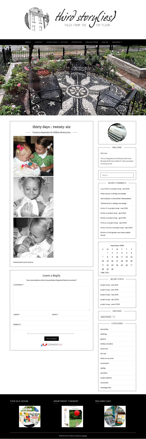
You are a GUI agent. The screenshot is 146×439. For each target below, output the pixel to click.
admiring (103, 334)
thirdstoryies (65, 132)
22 (108, 265)
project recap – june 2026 (109, 290)
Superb (84, 436)
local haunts (104, 363)
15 (108, 261)
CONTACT (39, 42)
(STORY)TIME (77, 42)
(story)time (104, 329)
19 (127, 261)
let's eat (103, 353)
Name (17, 314)
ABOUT (28, 42)
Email (55, 314)
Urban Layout (105, 194)
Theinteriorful (105, 203)
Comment (18, 285)
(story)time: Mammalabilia (122, 198)
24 (117, 265)
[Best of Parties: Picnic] (72, 413)
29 (108, 269)
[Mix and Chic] (115, 413)
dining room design (119, 194)
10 (117, 257)
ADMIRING (116, 42)
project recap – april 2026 (117, 213)
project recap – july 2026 (120, 189)
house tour (104, 349)
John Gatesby (105, 198)
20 (131, 261)
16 (112, 261)
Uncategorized (105, 387)
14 (103, 261)
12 (127, 257)
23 (112, 265)
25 (122, 265)
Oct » (107, 272)
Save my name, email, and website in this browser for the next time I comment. (52, 333)
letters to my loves (107, 358)
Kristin (102, 213)
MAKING (105, 42)
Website (17, 324)
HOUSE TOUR (51, 42)
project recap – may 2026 (119, 208)
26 (127, 265)
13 (131, 257)
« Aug (102, 272)
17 (117, 261)
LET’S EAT (64, 42)
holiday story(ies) (106, 344)
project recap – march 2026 (110, 304)
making (102, 368)
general (103, 339)
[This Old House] (29, 413)
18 (122, 261)
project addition (106, 378)
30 (112, 269)
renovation (104, 383)
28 (103, 269)
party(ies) (103, 373)
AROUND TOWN (92, 42)
